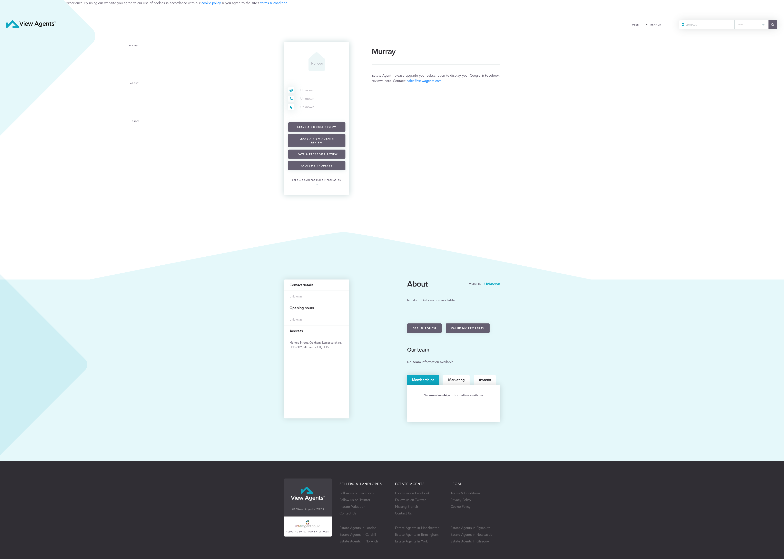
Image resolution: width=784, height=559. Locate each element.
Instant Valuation (352, 506)
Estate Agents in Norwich (359, 541)
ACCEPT (8, 12)
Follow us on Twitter (355, 500)
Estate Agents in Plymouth (470, 528)
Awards (485, 380)
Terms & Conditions (465, 493)
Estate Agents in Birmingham (417, 534)
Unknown (307, 90)
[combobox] (751, 24)
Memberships (423, 380)
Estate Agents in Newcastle (471, 534)
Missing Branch (406, 506)
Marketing (456, 380)
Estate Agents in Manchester (417, 528)
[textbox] (751, 23)
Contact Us (348, 513)
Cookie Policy (461, 506)
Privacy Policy (461, 500)
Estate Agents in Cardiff (358, 534)
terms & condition (273, 3)
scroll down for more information (316, 180)
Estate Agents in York (411, 541)
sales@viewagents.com (424, 81)
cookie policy (211, 3)
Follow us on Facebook (357, 493)
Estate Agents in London (358, 528)
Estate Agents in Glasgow (470, 541)
